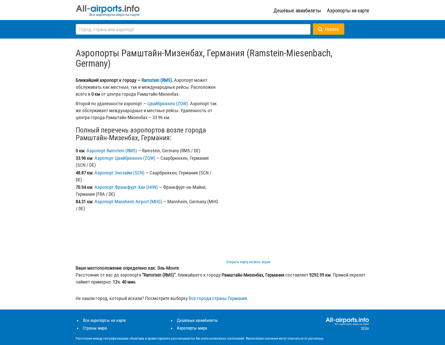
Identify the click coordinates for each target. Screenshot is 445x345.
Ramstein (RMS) (157, 80)
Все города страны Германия (218, 298)
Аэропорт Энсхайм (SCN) (119, 173)
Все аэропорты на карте (104, 320)
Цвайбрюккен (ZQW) (167, 104)
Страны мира (95, 328)
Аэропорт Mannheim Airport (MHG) (128, 202)
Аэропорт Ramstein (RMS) (112, 151)
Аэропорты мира (192, 328)
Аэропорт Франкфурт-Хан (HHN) (126, 187)
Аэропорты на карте (348, 10)
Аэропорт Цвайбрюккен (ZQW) (125, 158)
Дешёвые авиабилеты (297, 10)
